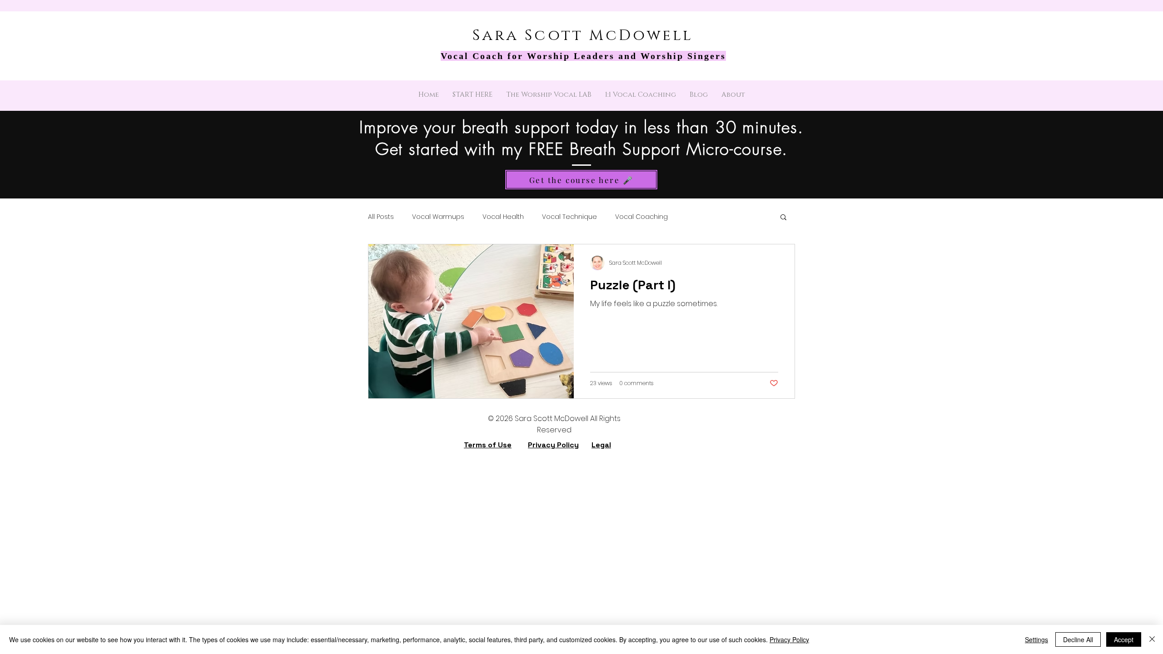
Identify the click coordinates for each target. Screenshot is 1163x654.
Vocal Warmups (438, 217)
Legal (601, 445)
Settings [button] (1036, 639)
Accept (1123, 639)
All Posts (381, 217)
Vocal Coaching (641, 217)
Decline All (1078, 639)
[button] (783, 218)
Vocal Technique (569, 217)
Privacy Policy (553, 445)
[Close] (1152, 639)
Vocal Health (503, 217)
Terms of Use (488, 445)
